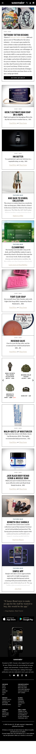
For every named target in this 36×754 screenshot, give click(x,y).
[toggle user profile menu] (30, 3)
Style (4, 687)
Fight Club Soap (18, 296)
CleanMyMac (18, 247)
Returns (5, 703)
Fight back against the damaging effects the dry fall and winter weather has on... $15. (18, 118)
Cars (3, 689)
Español (21, 699)
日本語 (20, 704)
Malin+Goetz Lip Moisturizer (18, 431)
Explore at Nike (18, 216)
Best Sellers (22, 687)
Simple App (18, 571)
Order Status (6, 699)
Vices (4, 692)
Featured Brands (24, 689)
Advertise (5, 713)
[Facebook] (18, 675)
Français (21, 701)
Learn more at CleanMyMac (18, 265)
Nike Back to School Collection (18, 199)
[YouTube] (14, 675)
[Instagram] (22, 675)
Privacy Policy (23, 713)
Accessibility (22, 714)
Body (5, 31)
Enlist (4, 716)
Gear (3, 686)
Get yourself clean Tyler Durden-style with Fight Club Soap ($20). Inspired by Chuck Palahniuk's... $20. (18, 301)
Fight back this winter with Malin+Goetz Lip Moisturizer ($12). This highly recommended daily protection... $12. (18, 436)
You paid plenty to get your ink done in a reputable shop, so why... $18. (18, 160)
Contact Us (6, 701)
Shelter (5, 691)
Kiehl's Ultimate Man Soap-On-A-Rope (18, 113)
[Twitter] (10, 675)
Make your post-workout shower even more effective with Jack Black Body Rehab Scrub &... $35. (18, 483)
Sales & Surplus (23, 691)
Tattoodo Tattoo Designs (16, 34)
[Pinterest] (26, 675)
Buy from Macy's (18, 540)
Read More (13, 123)
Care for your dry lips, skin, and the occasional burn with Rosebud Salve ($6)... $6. (18, 345)
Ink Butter (18, 156)
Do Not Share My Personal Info (23, 717)
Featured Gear (18, 195)
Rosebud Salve (18, 340)
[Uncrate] (18, 3)
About (4, 711)
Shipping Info (6, 704)
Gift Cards (21, 692)
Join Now (18, 589)
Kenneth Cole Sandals (18, 522)
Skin (9, 31)
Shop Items (23, 123)
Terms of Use (22, 711)
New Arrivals (22, 686)
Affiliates (5, 714)
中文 (19, 706)
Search (27, 3)
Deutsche (21, 703)
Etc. (3, 694)
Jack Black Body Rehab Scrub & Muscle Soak (18, 477)
